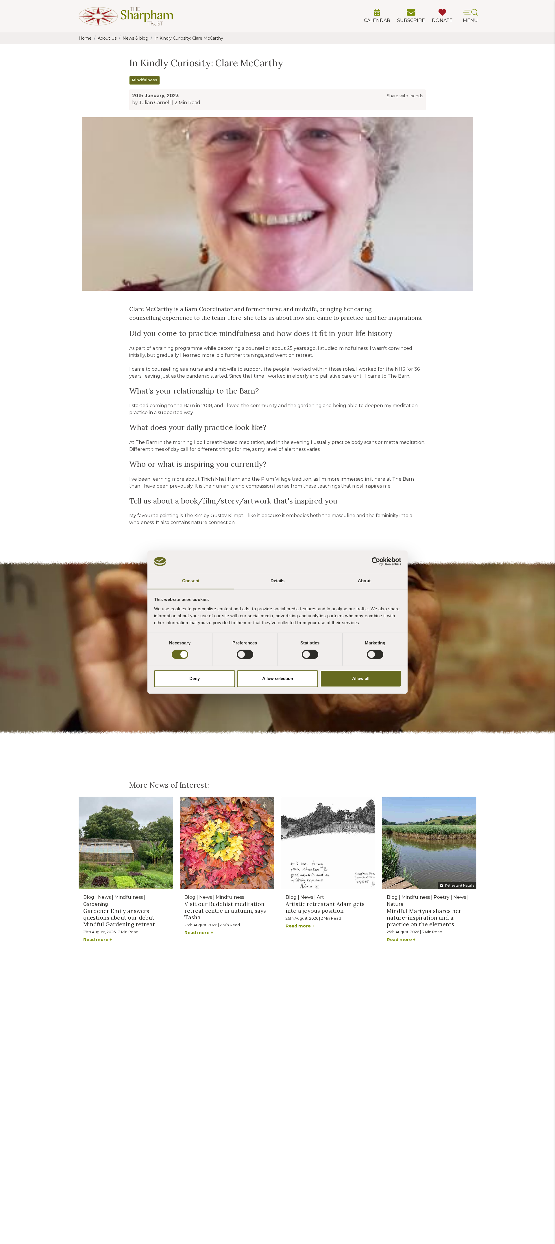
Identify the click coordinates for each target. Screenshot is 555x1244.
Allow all (360, 678)
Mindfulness (144, 80)
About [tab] (364, 580)
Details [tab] (278, 580)
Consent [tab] (190, 580)
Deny (194, 678)
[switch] (245, 654)
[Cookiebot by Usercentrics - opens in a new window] (376, 561)
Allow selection (277, 678)
